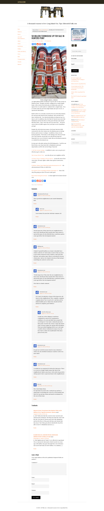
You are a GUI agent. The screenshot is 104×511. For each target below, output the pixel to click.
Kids (19, 56)
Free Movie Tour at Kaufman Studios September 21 (45, 170)
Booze (19, 34)
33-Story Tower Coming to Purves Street (42, 158)
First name (73, 58)
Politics (19, 48)
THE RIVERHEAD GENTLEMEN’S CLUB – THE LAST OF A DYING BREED (77, 125)
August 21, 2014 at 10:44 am (43, 195)
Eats (19, 29)
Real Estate (40, 184)
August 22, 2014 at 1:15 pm (45, 293)
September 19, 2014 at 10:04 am (44, 385)
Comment (34, 462)
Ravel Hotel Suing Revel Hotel (39, 175)
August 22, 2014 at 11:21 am (43, 271)
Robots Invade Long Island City (78, 83)
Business (20, 31)
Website (34, 490)
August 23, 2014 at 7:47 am (48, 313)
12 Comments (48, 41)
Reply (35, 203)
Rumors (19, 64)
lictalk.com (21, 2)
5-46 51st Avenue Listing (38, 150)
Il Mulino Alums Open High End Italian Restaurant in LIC (46, 165)
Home (19, 43)
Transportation (21, 59)
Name (33, 477)
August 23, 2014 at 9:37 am (46, 210)
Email (33, 484)
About (19, 41)
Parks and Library (22, 51)
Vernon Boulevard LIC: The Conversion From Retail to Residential (77, 88)
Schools (19, 61)
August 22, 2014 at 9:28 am (43, 247)
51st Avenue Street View (38, 155)
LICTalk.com (43, 507)
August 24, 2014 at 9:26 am (43, 346)
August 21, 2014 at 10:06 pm (43, 227)
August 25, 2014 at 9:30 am (43, 365)
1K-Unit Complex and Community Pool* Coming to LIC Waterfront (77, 79)
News (19, 54)
